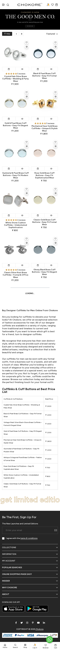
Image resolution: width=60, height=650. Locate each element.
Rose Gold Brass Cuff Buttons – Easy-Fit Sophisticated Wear (44, 175)
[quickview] (22, 69)
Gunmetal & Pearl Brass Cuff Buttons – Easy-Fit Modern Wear (15, 175)
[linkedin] (44, 622)
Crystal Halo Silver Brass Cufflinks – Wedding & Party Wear (15, 78)
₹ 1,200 (48, 415)
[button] (3, 5)
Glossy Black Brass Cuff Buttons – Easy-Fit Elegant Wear (44, 272)
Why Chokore (9, 587)
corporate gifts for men (18, 376)
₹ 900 (47, 476)
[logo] (30, 4)
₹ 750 (47, 468)
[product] (15, 53)
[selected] (9, 69)
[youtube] (38, 622)
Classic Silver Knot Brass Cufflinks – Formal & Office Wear (15, 274)
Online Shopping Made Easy (17, 574)
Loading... (30, 293)
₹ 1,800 (48, 441)
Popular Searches (12, 567)
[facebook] (16, 622)
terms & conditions (29, 538)
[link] (16, 34)
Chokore (16, 319)
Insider (6, 581)
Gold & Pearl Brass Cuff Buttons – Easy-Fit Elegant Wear (15, 125)
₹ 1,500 (48, 406)
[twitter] (21, 622)
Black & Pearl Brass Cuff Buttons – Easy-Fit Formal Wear (44, 75)
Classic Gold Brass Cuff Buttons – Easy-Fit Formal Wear (44, 222)
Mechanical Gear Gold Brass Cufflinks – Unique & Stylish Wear (44, 128)
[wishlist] (52, 4)
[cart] (56, 4)
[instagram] (27, 622)
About (5, 594)
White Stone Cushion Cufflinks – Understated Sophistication (15, 225)
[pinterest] (33, 622)
